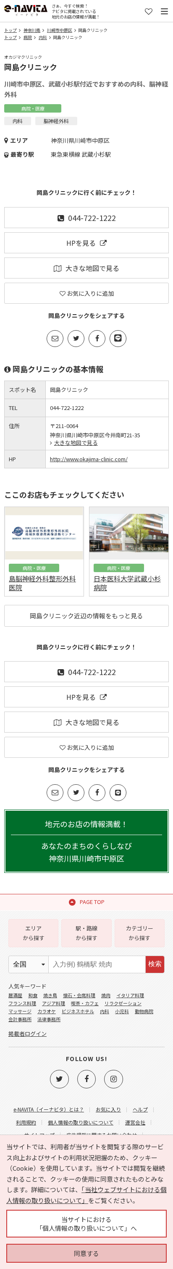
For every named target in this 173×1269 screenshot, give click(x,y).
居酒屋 (15, 995)
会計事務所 (19, 1019)
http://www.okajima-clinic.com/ (89, 459)
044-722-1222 (92, 217)
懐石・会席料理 (79, 995)
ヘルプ (140, 1109)
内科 (43, 37)
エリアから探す (34, 932)
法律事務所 (48, 1019)
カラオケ (46, 1011)
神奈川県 (32, 30)
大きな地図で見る (92, 268)
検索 (155, 963)
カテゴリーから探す (139, 932)
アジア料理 (53, 1003)
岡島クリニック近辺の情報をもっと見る (86, 615)
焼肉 (105, 995)
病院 (28, 37)
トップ (10, 30)
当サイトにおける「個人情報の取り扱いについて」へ (86, 1223)
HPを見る (81, 243)
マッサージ (19, 1011)
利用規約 (26, 1122)
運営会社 (135, 1122)
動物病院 (144, 1011)
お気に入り (108, 1109)
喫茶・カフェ (85, 1003)
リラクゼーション (123, 1003)
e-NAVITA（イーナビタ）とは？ (48, 1109)
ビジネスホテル (78, 1011)
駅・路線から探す (86, 932)
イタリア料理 (130, 995)
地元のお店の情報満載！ (86, 841)
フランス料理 (22, 1003)
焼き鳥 (50, 995)
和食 (32, 995)
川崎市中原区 (59, 30)
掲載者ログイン (27, 1034)
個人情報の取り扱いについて (80, 1122)
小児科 (122, 1011)
